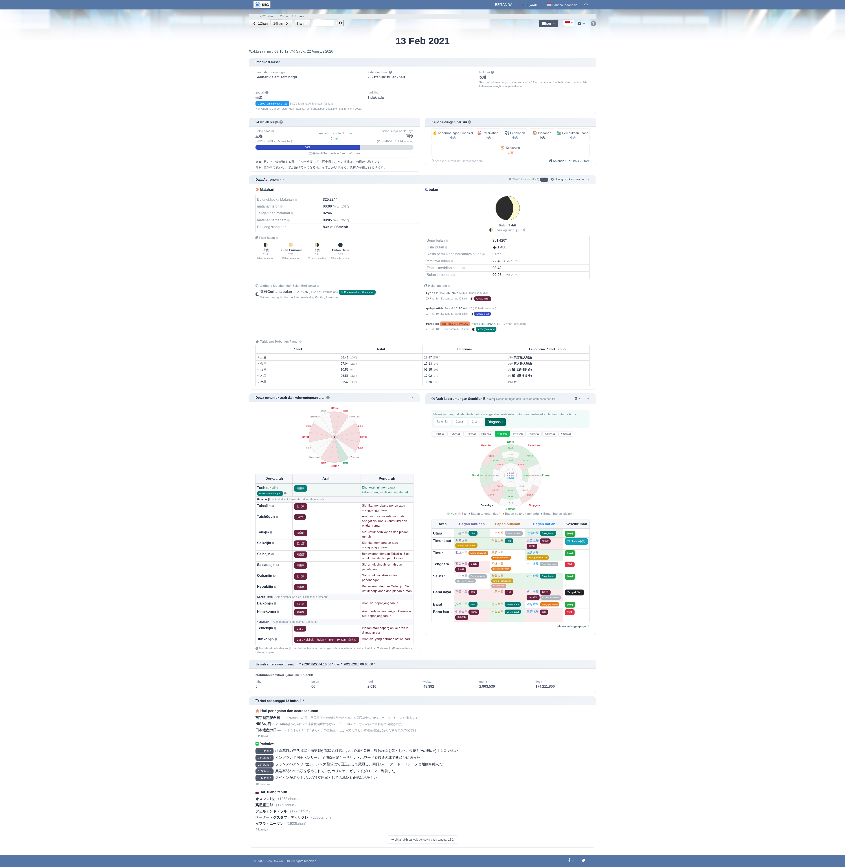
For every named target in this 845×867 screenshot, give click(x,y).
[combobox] (568, 23)
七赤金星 (534, 433)
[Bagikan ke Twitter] (583, 861)
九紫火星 (565, 433)
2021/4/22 (452, 293)
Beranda (504, 5)
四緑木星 (486, 433)
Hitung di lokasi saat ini (569, 179)
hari (548, 23)
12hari (262, 23)
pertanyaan (528, 5)
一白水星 (439, 433)
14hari (278, 23)
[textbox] (568, 23)
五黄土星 (502, 433)
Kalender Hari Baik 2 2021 (571, 161)
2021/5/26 (301, 292)
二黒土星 (455, 433)
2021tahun (267, 16)
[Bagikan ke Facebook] (569, 861)
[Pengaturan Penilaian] (578, 398)
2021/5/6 (459, 308)
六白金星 (518, 433)
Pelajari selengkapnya (571, 626)
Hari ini (302, 23)
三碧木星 (470, 433)
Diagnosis (495, 422)
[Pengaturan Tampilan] (581, 23)
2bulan (285, 16)
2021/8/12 (487, 323)
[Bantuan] (593, 24)
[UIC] (262, 4)
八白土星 (550, 433)
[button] (586, 4)
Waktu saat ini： (291, 51)
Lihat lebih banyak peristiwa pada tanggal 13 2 (424, 839)
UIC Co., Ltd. (282, 861)
